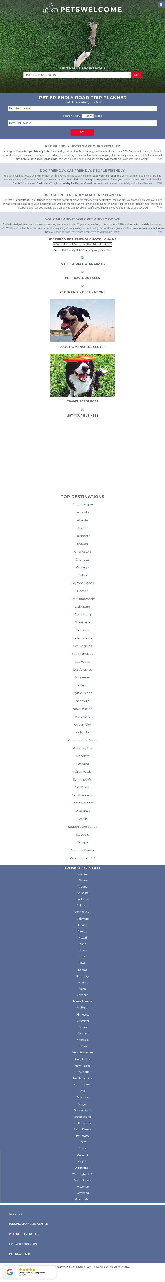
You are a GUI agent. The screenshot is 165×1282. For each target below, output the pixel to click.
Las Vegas (82, 661)
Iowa (82, 962)
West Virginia (82, 1180)
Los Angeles (82, 646)
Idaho (82, 944)
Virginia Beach (82, 850)
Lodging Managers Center (28, 1223)
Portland (82, 764)
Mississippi (82, 1021)
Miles (98, 115)
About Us (15, 1213)
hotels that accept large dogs (39, 159)
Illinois (83, 950)
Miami (82, 685)
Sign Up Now (82, 464)
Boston (82, 544)
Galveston (82, 607)
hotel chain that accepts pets (83, 179)
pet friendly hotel (39, 151)
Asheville (82, 512)
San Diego (82, 787)
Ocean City (82, 724)
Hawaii (82, 937)
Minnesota (82, 1014)
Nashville (82, 701)
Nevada (82, 1046)
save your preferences (107, 175)
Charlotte (83, 559)
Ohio (82, 1090)
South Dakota (82, 1129)
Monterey (82, 677)
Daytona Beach (82, 583)
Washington (82, 1167)
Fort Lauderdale (82, 599)
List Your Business (23, 1244)
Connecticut (82, 911)
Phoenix (82, 756)
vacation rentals (139, 224)
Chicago (82, 567)
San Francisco (82, 654)
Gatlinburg (82, 614)
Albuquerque (82, 504)
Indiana (82, 956)
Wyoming (82, 1193)
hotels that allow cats (104, 159)
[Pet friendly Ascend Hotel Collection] (82, 244)
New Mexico (82, 1065)
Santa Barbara (82, 803)
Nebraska (83, 1039)
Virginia (82, 1161)
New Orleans (82, 709)
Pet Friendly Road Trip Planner (26, 200)
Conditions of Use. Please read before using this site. (100, 1266)
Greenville (82, 622)
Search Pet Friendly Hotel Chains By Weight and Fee (82, 250)
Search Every (71, 115)
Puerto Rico (82, 1199)
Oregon (83, 1104)
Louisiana (82, 982)
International (20, 1254)
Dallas (82, 575)
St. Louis (82, 834)
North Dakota (82, 1084)
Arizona (82, 886)
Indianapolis (82, 638)
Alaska (82, 880)
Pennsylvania (82, 1110)
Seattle (82, 819)
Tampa (82, 842)
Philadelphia (82, 748)
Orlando (82, 732)
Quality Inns (43, 183)
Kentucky (82, 976)
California (82, 899)
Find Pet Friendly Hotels (82, 68)
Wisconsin (82, 1186)
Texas (82, 1141)
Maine (82, 988)
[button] (88, 116)
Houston (82, 630)
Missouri (82, 1027)
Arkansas (82, 892)
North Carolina (82, 1078)
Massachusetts (82, 1001)
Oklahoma (82, 1097)
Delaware (82, 918)
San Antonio (82, 779)
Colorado (82, 905)
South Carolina (82, 1123)
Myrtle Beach (82, 693)
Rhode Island (82, 1116)
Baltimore (82, 536)
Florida (82, 925)
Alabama (82, 874)
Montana (82, 1033)
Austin (83, 528)
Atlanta (82, 520)
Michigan (82, 1007)
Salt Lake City (82, 771)
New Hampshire (82, 1052)
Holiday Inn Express (73, 183)
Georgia (83, 931)
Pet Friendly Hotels (24, 1234)
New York (82, 717)
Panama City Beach (82, 740)
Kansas (82, 969)
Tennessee (82, 1135)
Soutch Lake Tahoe (82, 827)
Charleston (82, 551)
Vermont (82, 1155)
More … (160, 158)
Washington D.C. (82, 858)
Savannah (82, 811)
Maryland (82, 995)
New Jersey (82, 1059)
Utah (82, 1148)
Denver (82, 591)
